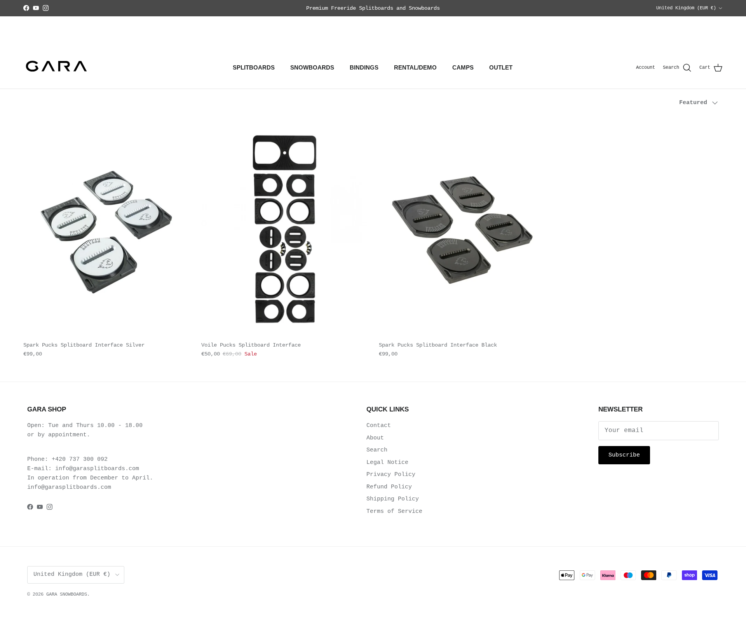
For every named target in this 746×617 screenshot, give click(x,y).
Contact (378, 425)
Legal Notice (387, 462)
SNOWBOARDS (312, 67)
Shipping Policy (392, 499)
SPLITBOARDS (254, 67)
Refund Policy (389, 487)
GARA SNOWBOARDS (66, 594)
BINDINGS (364, 67)
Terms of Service (394, 511)
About (375, 438)
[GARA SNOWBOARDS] (56, 68)
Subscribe (624, 455)
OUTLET (500, 67)
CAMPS (463, 67)
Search (376, 450)
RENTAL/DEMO (415, 67)
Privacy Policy (390, 474)
